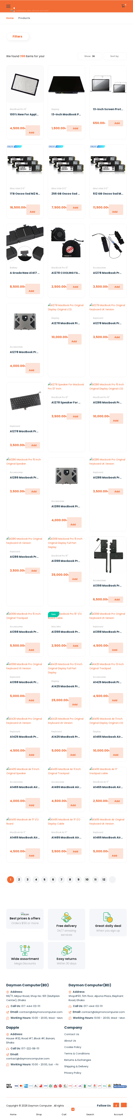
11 (95, 880)
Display (55, 109)
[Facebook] (116, 1106)
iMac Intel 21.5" (17, 188)
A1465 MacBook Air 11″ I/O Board (33, 837)
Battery (13, 267)
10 (87, 880)
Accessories (99, 267)
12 (104, 880)
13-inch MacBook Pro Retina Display (77, 114)
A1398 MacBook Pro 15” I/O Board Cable (80, 632)
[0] (123, 6)
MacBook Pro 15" (101, 397)
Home (10, 18)
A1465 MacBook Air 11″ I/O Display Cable (80, 837)
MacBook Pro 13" (18, 109)
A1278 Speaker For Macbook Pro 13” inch (80, 402)
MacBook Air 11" (101, 781)
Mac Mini (56, 626)
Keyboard (98, 318)
